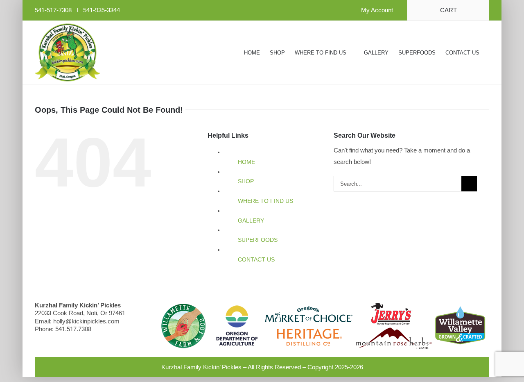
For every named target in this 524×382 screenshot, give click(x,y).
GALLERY (251, 220)
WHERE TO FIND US (265, 201)
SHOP (246, 181)
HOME (246, 162)
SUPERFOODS (258, 239)
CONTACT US (256, 259)
